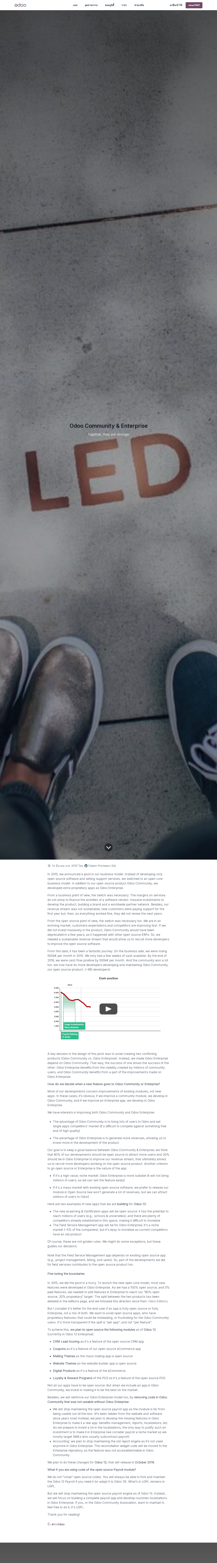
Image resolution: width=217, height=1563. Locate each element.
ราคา (124, 5)
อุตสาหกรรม (91, 5)
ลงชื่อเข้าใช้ (176, 5)
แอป (75, 5)
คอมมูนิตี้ (109, 5)
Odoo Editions (158, 1301)
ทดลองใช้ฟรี (194, 5)
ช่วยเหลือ (139, 5)
